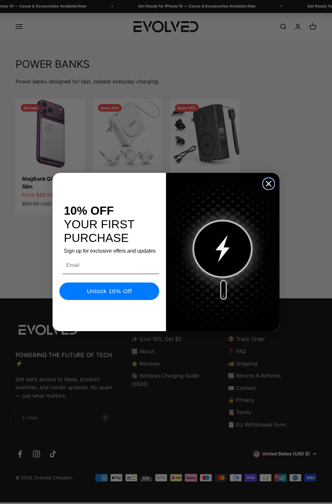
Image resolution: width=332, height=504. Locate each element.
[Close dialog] (268, 183)
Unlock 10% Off (109, 291)
